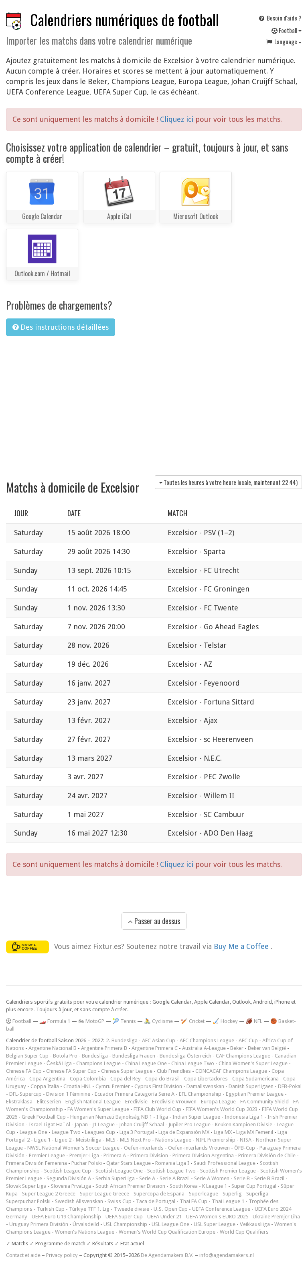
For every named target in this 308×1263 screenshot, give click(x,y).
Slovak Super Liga (26, 1186)
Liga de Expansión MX (183, 1132)
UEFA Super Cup (124, 1217)
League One (33, 1132)
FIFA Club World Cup (157, 1109)
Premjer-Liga (84, 1155)
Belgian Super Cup (27, 1056)
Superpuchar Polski (28, 1201)
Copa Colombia (88, 1079)
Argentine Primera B (104, 1048)
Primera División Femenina (36, 1163)
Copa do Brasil (162, 1079)
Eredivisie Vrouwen (174, 1102)
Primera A (114, 1155)
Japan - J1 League (95, 1124)
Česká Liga (59, 1063)
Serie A (147, 1178)
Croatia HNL (77, 1086)
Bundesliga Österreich (185, 1056)
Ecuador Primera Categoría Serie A (134, 1094)
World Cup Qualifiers (244, 1232)
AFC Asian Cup (158, 1040)
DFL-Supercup (25, 1094)
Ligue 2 (63, 1140)
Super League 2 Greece (48, 1194)
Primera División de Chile (267, 1155)
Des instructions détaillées (63, 327)
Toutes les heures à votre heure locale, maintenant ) (230, 482)
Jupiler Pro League (189, 1124)
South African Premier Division (130, 1186)
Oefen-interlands (144, 1148)
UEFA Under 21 (164, 1217)
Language (285, 41)
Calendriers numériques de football (124, 19)
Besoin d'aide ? (283, 17)
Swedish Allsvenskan (79, 1201)
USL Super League (214, 1224)
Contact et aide (23, 1255)
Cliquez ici (177, 119)
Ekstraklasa (19, 1102)
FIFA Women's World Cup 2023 (221, 1109)
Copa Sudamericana (255, 1079)
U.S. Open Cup (171, 1209)
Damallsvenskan (205, 1086)
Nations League (173, 1140)
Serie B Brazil (269, 1178)
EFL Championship (200, 1094)
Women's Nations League (84, 1232)
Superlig (232, 1194)
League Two (66, 1132)
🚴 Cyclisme (158, 1021)
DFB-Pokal (290, 1086)
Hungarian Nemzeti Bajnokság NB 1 (111, 1117)
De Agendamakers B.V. (167, 1255)
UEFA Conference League (221, 1209)
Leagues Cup (100, 1132)
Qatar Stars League (128, 1163)
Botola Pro (65, 1056)
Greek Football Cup (44, 1117)
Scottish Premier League (228, 1171)
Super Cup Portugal (253, 1186)
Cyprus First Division (158, 1086)
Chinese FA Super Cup (71, 1071)
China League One (146, 1063)
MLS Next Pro (135, 1140)
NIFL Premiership (215, 1140)
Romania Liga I (172, 1163)
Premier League (47, 1155)
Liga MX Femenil (254, 1132)
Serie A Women (211, 1178)
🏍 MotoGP (91, 1021)
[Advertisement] (154, 403)
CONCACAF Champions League (231, 1071)
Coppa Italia (44, 1086)
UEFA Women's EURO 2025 (217, 1217)
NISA (245, 1140)
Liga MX (223, 1132)
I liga (162, 1117)
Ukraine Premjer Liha (276, 1217)
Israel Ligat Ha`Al (49, 1124)
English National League (93, 1102)
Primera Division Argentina (203, 1155)
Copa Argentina (47, 1079)
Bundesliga (95, 1056)
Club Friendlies (174, 1071)
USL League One (170, 1224)
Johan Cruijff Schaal (141, 1124)
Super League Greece (104, 1194)
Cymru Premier (112, 1086)
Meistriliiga (88, 1140)
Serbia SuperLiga (115, 1178)
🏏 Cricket (193, 1021)
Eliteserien (49, 1102)
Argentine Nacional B (52, 1048)
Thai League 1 (228, 1201)
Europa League (218, 1102)
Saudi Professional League (224, 1163)
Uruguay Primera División (38, 1224)
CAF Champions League (243, 1056)
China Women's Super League (253, 1063)
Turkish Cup (51, 1209)
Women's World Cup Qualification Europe (167, 1232)
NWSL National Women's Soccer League (73, 1148)
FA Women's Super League (98, 1109)
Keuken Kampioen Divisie (243, 1124)
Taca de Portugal (155, 1201)
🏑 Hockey (225, 1021)
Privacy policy (62, 1255)
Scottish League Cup (67, 1171)
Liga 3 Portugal (137, 1132)
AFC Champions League (207, 1040)
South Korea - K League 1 (198, 1186)
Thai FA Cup (193, 1201)
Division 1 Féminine (68, 1094)
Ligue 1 (42, 1140)
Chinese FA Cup (24, 1071)
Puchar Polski (86, 1163)
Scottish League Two (171, 1171)
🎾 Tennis (124, 1021)
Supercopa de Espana (159, 1194)
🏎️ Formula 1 (54, 1021)
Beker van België (267, 1048)
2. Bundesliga (122, 1040)
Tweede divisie (131, 1209)
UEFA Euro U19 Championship (66, 1217)
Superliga (257, 1194)
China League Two (192, 1063)
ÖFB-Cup (244, 1148)
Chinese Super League (126, 1071)
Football (288, 30)
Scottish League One (119, 1171)
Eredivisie (136, 1102)
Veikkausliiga (255, 1224)
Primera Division (149, 1155)
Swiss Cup (119, 1201)
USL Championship (125, 1224)
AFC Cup (248, 1040)
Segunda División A (69, 1178)
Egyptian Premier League (255, 1094)
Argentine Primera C (155, 1048)
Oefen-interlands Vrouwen (199, 1148)
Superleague (203, 1194)
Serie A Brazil (175, 1178)
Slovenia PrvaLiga (71, 1186)
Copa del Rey (125, 1079)
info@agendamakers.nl (226, 1255)
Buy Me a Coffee (242, 946)
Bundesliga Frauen (133, 1056)
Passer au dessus (156, 921)
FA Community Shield (264, 1102)
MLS (111, 1140)
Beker (236, 1048)
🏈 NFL (254, 1021)
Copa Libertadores (206, 1079)
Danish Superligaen (251, 1086)
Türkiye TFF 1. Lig (89, 1209)
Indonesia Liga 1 (244, 1117)
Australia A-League (204, 1048)
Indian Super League (196, 1117)
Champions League (98, 1063)
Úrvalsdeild (86, 1224)
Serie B (242, 1178)
